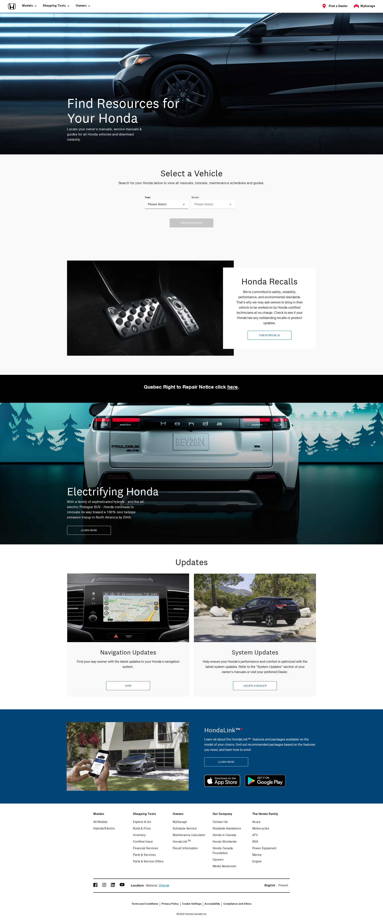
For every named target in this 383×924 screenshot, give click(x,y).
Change (164, 885)
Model (195, 197)
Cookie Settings (191, 904)
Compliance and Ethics (237, 904)
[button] (166, 204)
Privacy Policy (170, 904)
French (283, 885)
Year (148, 197)
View (128, 685)
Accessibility (212, 904)
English (270, 885)
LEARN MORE (89, 530)
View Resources (191, 223)
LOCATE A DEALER (255, 685)
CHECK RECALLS (269, 335)
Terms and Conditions (145, 904)
